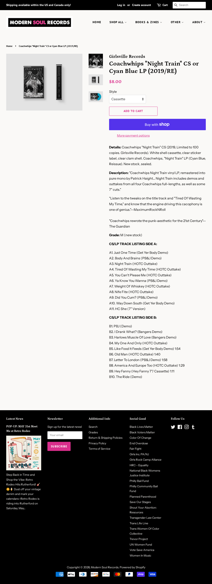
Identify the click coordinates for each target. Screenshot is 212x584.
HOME (97, 22)
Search (93, 426)
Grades (93, 432)
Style (113, 91)
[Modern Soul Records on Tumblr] (193, 427)
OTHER (176, 22)
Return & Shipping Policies (105, 437)
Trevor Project (139, 539)
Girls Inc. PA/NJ (139, 454)
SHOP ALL (117, 22)
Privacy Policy (97, 443)
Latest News (14, 419)
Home (9, 46)
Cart (165, 5)
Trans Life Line (139, 523)
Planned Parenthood (143, 496)
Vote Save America (142, 550)
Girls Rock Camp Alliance (145, 459)
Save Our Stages (140, 502)
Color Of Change (140, 437)
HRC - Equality (139, 465)
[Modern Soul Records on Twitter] (173, 427)
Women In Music (140, 555)
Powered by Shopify (132, 567)
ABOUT (197, 22)
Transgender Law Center (145, 517)
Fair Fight (135, 448)
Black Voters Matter (142, 432)
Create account (141, 5)
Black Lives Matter (141, 426)
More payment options (133, 135)
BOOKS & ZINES (147, 22)
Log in (121, 5)
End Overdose (139, 443)
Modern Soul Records (104, 567)
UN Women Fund (141, 544)
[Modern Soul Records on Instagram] (186, 427)
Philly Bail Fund (139, 481)
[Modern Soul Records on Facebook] (179, 427)
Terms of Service (99, 448)
